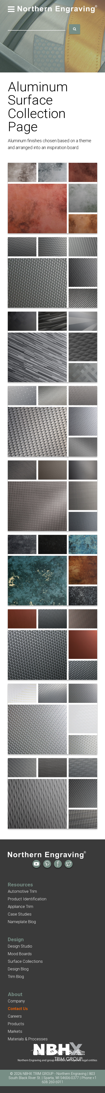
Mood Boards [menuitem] (20, 954)
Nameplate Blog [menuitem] (22, 921)
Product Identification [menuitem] (27, 899)
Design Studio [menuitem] (20, 946)
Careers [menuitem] (15, 1016)
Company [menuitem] (16, 1001)
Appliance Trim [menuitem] (20, 906)
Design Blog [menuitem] (18, 969)
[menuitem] (18, 1008)
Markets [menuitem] (15, 1031)
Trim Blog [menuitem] (16, 976)
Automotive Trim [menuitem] (22, 891)
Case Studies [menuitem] (20, 914)
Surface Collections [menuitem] (25, 961)
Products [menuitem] (16, 1024)
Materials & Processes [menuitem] (28, 1039)
